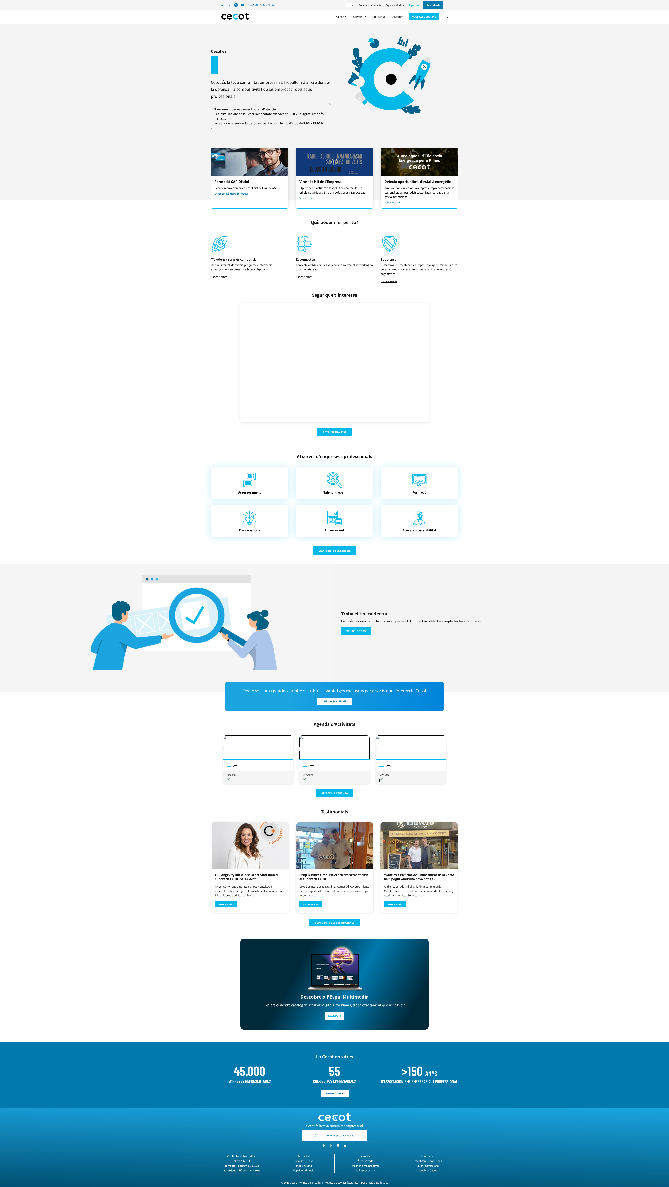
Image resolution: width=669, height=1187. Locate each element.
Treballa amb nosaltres (365, 1166)
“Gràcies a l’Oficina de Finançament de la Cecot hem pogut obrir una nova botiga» (419, 877)
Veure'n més (226, 904)
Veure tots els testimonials (334, 922)
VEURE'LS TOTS (356, 631)
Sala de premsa (303, 1161)
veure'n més (334, 1093)
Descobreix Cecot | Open (427, 1161)
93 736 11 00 (244, 1161)
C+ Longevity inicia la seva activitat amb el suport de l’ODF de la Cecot (246, 877)
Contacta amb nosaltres (242, 1156)
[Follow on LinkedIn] (324, 1146)
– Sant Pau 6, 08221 (242, 1166)
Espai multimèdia (395, 5)
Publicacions (304, 1166)
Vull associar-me (365, 1170)
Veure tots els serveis (335, 551)
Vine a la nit (306, 198)
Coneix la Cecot (427, 1170)
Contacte (376, 5)
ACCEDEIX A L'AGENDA (334, 793)
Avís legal (353, 1182)
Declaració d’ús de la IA (374, 1182)
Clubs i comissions (427, 1166)
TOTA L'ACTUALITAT (334, 432)
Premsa (363, 5)
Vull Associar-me (334, 701)
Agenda (414, 5)
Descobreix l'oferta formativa (231, 193)
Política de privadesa (311, 1182)
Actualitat (304, 1156)
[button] (342, 16)
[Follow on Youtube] (345, 1146)
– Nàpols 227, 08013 (241, 1170)
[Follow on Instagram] (338, 1146)
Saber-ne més (392, 202)
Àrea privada (365, 1161)
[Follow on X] (331, 1146)
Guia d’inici (427, 1156)
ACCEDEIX (334, 1016)
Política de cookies (336, 1182)
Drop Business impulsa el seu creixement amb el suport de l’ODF (333, 877)
